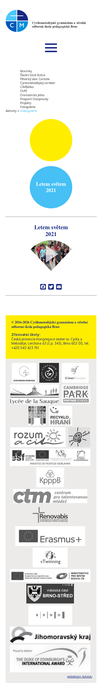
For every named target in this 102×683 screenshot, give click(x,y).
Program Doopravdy (34, 99)
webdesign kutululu (79, 676)
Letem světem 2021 (51, 231)
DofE (23, 91)
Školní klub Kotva (32, 75)
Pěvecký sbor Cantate (35, 79)
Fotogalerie (27, 107)
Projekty (25, 103)
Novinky (26, 71)
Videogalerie (28, 111)
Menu (51, 48)
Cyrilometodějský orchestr (37, 83)
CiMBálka (27, 87)
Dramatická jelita (32, 95)
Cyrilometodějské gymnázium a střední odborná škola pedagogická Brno (59, 25)
